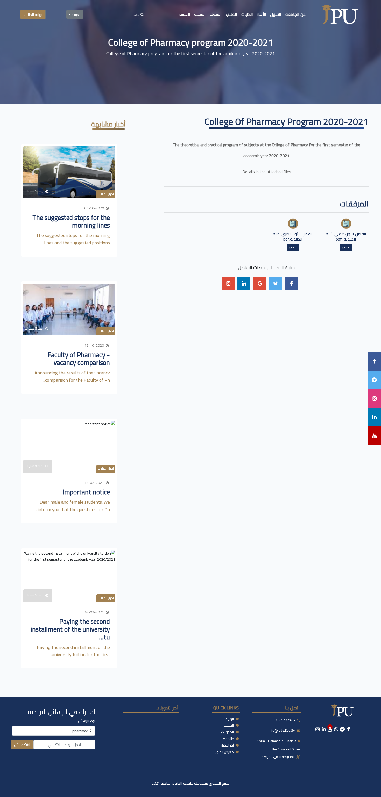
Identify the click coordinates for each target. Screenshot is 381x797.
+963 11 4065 (285, 720)
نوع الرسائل (86, 721)
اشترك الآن (22, 744)
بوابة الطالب (33, 14)
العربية (76, 14)
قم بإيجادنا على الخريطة (278, 756)
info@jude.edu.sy (282, 730)
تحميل (346, 247)
